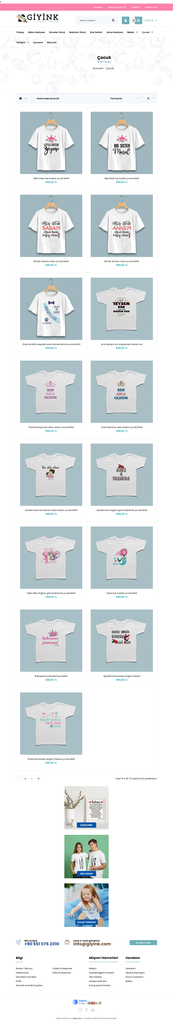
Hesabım (98, 7)
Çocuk (110, 68)
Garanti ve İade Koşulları (29, 985)
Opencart (76, 1018)
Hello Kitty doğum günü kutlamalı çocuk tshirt (51, 593)
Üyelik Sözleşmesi (62, 968)
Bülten (129, 981)
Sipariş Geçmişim (135, 972)
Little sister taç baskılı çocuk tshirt (51, 178)
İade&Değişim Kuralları (101, 972)
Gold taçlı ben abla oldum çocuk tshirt (122, 427)
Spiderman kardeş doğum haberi (121, 676)
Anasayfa (98, 68)
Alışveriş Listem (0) (117, 7)
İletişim (93, 968)
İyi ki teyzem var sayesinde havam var (122, 344)
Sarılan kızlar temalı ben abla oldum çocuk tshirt (51, 510)
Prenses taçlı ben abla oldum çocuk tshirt (51, 427)
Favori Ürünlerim (134, 977)
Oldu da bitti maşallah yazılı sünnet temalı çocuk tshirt (51, 344)
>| (38, 778)
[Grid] (20, 98)
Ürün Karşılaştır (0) (48, 98)
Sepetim (135, 7)
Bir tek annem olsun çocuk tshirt (122, 261)
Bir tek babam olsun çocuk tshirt (51, 261)
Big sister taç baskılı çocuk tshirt (122, 178)
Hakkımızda (22, 972)
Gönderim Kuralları (26, 977)
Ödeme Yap (151, 7)
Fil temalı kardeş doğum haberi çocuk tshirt (51, 759)
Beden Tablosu (24, 968)
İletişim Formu (143, 942)
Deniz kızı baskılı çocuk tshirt (122, 593)
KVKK (18, 981)
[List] (25, 98)
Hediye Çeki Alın (98, 981)
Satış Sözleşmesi (62, 972)
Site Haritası (95, 977)
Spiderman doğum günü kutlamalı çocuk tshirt (122, 510)
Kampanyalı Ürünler (100, 985)
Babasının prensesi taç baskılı (51, 676)
